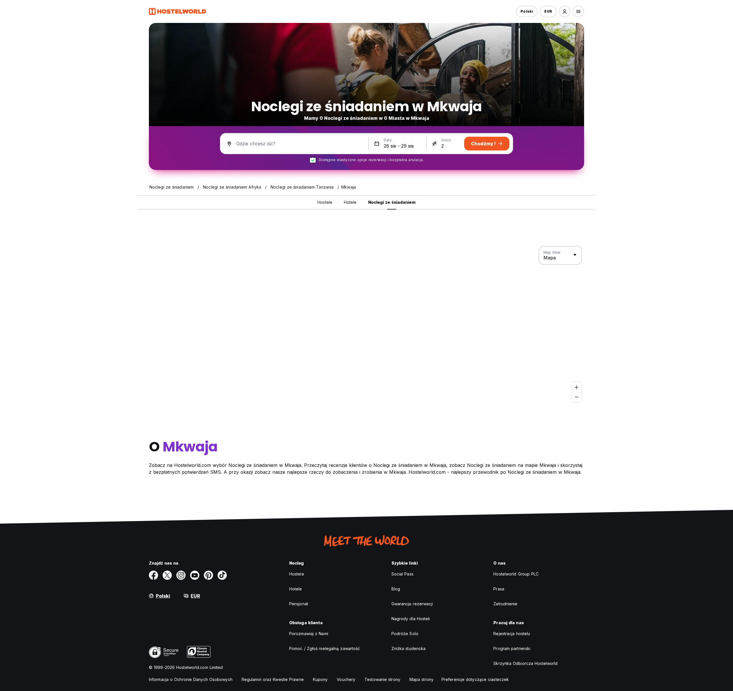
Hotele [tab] (350, 202)
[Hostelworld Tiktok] (222, 575)
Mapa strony (421, 679)
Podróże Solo (404, 633)
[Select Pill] (564, 11)
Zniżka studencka (408, 648)
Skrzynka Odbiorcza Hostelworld (525, 663)
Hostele (296, 573)
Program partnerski (511, 648)
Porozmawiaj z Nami (308, 633)
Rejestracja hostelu (511, 633)
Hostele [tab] (325, 202)
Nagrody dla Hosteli (410, 618)
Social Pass (402, 573)
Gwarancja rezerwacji (412, 603)
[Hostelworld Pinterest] (208, 575)
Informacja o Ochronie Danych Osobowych (190, 679)
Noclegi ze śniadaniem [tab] (391, 202)
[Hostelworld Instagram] (181, 575)
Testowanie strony (382, 679)
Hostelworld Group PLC (516, 573)
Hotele (295, 588)
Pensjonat (298, 603)
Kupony (320, 679)
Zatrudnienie (505, 603)
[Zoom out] (576, 397)
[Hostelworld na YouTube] (194, 575)
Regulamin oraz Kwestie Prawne (273, 679)
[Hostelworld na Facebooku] (153, 575)
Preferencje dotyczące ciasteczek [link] (475, 679)
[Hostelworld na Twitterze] (167, 575)
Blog (395, 588)
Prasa (498, 588)
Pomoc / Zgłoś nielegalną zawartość (324, 648)
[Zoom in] (576, 387)
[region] (366, 324)
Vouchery (346, 679)
